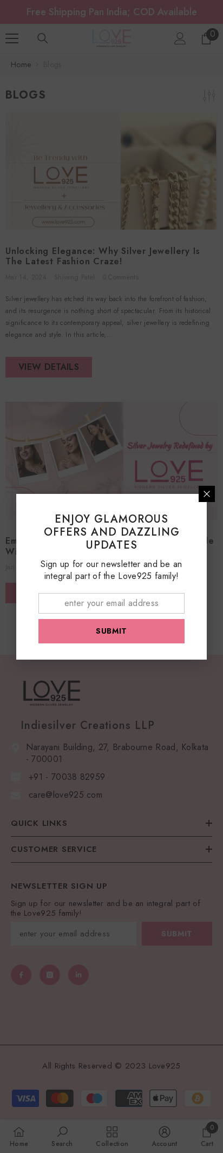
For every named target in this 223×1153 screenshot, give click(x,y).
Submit (111, 631)
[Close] (207, 494)
